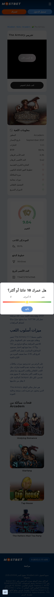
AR (5, 592)
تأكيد (27, 309)
